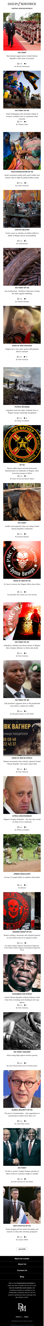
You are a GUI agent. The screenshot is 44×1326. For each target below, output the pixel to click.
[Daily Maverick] (22, 3)
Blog (22, 1276)
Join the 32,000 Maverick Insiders (20, 1288)
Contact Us (22, 1270)
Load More (22, 1249)
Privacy (18, 1317)
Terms (26, 1317)
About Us (22, 1264)
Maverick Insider (22, 1258)
